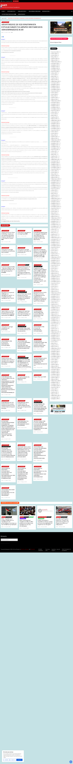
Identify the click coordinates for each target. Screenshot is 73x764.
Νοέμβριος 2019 (54, 183)
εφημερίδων (60, 413)
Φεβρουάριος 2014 (55, 293)
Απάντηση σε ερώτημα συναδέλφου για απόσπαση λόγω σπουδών (8, 251)
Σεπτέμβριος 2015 (55, 263)
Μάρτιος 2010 (54, 346)
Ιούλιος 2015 (54, 266)
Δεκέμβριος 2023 (55, 104)
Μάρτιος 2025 (54, 79)
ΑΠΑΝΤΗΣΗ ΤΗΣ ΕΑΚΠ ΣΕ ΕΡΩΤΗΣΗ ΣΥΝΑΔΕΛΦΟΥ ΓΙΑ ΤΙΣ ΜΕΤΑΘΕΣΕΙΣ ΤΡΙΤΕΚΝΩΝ (8, 492)
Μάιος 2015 (53, 270)
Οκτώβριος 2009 (55, 354)
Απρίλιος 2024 (54, 97)
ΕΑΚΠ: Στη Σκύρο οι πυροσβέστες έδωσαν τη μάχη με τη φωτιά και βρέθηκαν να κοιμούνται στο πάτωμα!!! (45, 523)
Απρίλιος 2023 (54, 117)
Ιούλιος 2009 (54, 359)
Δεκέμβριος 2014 (55, 276)
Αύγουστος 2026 (55, 52)
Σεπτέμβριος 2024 (55, 89)
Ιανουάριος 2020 (55, 180)
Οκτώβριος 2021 (55, 146)
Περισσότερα (46, 11)
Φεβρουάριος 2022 (55, 140)
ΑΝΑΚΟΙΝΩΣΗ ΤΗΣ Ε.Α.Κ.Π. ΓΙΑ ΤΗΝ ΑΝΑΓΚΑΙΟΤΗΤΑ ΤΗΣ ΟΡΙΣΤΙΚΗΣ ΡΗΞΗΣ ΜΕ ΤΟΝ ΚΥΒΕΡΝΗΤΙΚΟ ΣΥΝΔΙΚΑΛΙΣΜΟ (40, 407)
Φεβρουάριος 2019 (55, 198)
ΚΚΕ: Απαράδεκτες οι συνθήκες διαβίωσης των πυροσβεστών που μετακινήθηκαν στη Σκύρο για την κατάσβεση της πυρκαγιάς (9, 521)
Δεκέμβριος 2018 (55, 201)
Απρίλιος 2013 (54, 304)
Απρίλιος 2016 (54, 253)
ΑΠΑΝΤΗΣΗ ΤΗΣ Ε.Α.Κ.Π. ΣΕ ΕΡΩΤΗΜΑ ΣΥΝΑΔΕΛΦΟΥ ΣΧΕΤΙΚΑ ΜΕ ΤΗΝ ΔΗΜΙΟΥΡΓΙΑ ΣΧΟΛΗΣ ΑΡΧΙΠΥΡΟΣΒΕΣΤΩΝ (24, 344)
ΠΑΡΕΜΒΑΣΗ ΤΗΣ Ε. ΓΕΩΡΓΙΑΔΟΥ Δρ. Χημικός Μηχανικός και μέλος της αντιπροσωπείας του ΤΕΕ (24, 405)
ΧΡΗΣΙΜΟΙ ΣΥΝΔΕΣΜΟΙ (40, 550)
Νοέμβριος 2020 (54, 164)
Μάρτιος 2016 (54, 255)
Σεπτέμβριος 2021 (55, 148)
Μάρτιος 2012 (54, 314)
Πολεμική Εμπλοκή (34, 11)
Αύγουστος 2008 (55, 376)
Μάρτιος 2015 (54, 273)
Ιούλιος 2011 (54, 325)
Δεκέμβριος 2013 (55, 296)
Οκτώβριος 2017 (55, 224)
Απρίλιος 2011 (54, 328)
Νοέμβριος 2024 (54, 86)
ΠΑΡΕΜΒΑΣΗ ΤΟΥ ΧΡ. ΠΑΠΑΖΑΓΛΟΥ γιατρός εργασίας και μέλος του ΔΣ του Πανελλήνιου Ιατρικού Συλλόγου (8, 405)
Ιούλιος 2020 (54, 170)
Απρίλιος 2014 (54, 289)
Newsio (27, 549)
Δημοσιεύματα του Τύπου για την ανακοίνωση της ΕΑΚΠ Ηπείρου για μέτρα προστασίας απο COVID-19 (7, 313)
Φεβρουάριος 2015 (55, 275)
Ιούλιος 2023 (54, 112)
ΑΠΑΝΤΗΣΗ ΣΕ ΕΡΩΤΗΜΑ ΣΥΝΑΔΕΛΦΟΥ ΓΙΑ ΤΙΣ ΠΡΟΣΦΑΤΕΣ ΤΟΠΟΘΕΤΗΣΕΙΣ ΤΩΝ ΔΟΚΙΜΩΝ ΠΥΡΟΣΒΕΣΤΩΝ (40, 473)
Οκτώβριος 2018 (55, 205)
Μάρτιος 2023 (54, 118)
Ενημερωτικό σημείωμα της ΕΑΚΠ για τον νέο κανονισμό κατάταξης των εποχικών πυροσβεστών (24, 313)
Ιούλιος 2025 (54, 73)
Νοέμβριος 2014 (54, 278)
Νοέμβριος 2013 (54, 297)
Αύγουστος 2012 (55, 310)
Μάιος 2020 (53, 174)
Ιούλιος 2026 (54, 53)
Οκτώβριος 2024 (55, 87)
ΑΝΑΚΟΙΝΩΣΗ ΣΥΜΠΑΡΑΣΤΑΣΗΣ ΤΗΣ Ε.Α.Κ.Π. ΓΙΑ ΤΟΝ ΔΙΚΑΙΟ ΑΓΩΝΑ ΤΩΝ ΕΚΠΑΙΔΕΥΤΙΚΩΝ (40, 344)
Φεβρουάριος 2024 (55, 100)
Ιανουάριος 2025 (55, 83)
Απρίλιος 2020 (54, 175)
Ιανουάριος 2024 (55, 102)
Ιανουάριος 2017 (55, 239)
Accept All (19, 759)
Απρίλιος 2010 (54, 345)
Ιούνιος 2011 (54, 327)
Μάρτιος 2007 (54, 393)
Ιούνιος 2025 (54, 74)
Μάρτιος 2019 (54, 196)
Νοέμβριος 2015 (54, 262)
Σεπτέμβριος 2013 (55, 299)
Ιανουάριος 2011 (55, 333)
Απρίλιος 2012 (54, 312)
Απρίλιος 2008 (54, 377)
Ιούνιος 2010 (54, 341)
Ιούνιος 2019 (54, 192)
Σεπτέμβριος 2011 (55, 322)
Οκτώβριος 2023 (55, 107)
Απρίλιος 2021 (54, 156)
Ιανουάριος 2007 (55, 397)
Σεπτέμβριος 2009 (55, 356)
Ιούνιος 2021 (54, 153)
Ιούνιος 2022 (54, 133)
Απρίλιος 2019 (54, 195)
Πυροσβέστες (11, 11)
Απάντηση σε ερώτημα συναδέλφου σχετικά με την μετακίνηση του (24, 251)
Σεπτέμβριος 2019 (55, 187)
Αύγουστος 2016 (55, 247)
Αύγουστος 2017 (55, 227)
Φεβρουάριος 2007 (55, 395)
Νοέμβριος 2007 (54, 382)
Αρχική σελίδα (4, 18)
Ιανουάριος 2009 (55, 369)
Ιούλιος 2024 (54, 92)
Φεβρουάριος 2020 (55, 179)
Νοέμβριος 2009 (54, 353)
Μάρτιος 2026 (54, 60)
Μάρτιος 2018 (54, 216)
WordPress (23, 549)
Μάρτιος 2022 (54, 138)
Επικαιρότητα (22, 11)
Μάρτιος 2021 (54, 157)
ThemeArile (33, 549)
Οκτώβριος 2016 (55, 244)
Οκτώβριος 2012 (55, 309)
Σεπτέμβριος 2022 (55, 128)
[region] (13, 756)
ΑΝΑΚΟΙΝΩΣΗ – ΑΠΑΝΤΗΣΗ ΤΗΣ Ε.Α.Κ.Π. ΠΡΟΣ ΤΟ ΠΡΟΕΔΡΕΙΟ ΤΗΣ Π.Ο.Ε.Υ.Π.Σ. (39, 314)
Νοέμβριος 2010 (54, 336)
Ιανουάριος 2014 (55, 294)
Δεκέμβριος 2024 (55, 84)
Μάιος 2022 (53, 135)
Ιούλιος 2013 (54, 302)
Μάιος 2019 (53, 193)
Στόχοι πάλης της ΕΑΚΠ (40, 377)
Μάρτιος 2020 (54, 177)
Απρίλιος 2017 (54, 234)
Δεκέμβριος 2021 (55, 143)
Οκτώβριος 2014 (55, 280)
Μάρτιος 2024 (54, 99)
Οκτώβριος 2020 (55, 166)
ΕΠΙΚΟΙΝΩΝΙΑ (21, 14)
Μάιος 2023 (53, 115)
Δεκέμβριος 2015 (55, 260)
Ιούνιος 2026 (54, 55)
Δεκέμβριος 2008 (55, 371)
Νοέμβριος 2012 (54, 307)
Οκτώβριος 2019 (55, 185)
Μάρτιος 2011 (54, 330)
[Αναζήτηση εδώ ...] (71, 11)
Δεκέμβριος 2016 (55, 240)
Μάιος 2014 (53, 288)
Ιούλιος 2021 (54, 151)
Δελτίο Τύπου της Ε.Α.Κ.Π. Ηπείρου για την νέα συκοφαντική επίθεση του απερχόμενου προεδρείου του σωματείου (24, 297)
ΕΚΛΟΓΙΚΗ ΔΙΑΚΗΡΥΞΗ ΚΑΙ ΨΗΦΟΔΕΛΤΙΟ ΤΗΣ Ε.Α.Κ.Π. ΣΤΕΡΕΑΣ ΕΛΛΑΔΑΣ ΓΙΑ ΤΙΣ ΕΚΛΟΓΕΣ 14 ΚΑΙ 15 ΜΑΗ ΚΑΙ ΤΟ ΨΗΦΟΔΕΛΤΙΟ (8, 453)
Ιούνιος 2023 (54, 113)
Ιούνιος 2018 (54, 211)
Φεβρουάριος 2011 (55, 332)
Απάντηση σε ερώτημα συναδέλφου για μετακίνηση (7, 328)
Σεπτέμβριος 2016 (55, 245)
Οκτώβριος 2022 (55, 126)
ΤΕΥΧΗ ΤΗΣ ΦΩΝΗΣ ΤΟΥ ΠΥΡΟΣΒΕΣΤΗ (66, 550)
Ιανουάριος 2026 (55, 63)
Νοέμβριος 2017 (54, 223)
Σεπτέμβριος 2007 (55, 385)
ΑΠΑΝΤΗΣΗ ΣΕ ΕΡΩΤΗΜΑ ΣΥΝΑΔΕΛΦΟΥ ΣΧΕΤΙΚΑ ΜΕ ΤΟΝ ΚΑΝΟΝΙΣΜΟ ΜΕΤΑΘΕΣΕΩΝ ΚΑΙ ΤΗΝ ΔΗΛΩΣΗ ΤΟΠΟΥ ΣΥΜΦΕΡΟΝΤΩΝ (8, 473)
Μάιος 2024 (53, 96)
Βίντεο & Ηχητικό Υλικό (55, 42)
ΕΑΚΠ (4, 5)
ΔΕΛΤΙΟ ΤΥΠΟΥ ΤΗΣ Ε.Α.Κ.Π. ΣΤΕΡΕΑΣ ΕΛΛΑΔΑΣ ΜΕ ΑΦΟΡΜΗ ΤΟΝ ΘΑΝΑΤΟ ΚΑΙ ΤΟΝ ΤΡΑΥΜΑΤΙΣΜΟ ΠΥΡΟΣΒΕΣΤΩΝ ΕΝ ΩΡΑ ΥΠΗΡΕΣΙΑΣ (40, 425)
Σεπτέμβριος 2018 (55, 206)
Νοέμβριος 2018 (54, 203)
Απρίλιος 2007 (54, 392)
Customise (6, 759)
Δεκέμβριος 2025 (55, 65)
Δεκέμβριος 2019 (55, 182)
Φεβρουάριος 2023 (55, 120)
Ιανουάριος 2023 (55, 122)
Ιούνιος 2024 (54, 94)
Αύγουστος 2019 (55, 188)
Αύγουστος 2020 (55, 169)
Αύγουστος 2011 (55, 323)
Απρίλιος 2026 (54, 58)
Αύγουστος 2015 (55, 265)
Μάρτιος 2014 (54, 291)
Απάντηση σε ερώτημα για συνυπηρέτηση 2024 (24, 233)
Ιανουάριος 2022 (55, 141)
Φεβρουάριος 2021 (55, 159)
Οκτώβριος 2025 (55, 68)
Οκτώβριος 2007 (55, 384)
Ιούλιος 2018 (54, 209)
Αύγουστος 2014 (55, 283)
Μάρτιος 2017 (54, 236)
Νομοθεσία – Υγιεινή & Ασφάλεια (56, 550)
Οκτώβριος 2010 (55, 338)
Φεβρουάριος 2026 (55, 61)
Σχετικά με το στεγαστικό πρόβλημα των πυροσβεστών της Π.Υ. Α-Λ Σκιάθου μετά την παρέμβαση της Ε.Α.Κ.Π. (7, 295)
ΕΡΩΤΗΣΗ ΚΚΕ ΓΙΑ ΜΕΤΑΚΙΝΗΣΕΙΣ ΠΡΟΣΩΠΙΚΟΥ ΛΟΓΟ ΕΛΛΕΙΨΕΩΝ (23, 423)
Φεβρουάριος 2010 (55, 348)
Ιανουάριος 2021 (55, 161)
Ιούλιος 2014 (54, 284)
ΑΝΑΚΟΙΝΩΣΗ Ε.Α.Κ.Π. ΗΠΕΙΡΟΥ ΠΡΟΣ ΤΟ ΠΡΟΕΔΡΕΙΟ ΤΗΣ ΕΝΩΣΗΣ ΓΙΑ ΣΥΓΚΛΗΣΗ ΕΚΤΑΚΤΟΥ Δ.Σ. (40, 361)
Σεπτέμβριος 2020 (55, 167)
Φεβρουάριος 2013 (55, 306)
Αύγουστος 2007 (55, 387)
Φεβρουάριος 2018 (55, 218)
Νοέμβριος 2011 (54, 319)
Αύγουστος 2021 (55, 149)
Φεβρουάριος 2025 (55, 81)
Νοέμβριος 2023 (54, 105)
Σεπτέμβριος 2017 (55, 226)
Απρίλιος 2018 (54, 214)
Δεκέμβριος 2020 (55, 162)
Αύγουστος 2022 (55, 130)
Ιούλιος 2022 (54, 131)
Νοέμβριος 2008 (54, 372)
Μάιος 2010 (53, 343)
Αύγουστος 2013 (55, 301)
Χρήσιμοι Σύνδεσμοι (5, 543)
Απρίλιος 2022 (54, 136)
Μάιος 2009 (53, 362)
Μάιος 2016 (53, 252)
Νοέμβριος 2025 (54, 66)
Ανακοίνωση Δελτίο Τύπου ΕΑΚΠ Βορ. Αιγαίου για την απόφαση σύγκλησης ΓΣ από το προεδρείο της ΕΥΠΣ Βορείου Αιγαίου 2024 (8, 236)
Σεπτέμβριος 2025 (55, 70)
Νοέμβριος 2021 (54, 144)
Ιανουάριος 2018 (55, 219)
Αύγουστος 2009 (55, 358)
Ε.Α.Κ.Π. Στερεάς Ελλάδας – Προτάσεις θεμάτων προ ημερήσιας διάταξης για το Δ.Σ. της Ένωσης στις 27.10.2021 (8, 269)
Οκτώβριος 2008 (55, 374)
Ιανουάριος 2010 (55, 349)
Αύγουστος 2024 (55, 91)
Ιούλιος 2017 (54, 229)
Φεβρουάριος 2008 (55, 380)
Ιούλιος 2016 (54, 249)
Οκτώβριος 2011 (55, 320)
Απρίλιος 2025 (54, 78)
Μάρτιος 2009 (54, 366)
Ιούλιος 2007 (54, 389)
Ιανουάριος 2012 (55, 317)
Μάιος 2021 (53, 154)
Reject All (13, 759)
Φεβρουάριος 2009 (55, 367)
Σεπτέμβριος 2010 (55, 340)
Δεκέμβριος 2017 (55, 221)
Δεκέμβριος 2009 (55, 351)
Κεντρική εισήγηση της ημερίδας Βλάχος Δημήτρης (23, 378)
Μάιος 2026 (53, 56)
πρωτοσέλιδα (56, 413)
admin (2, 32)
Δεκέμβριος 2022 (55, 123)
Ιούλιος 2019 (54, 190)
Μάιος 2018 (53, 213)
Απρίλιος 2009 (54, 364)
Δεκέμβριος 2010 (55, 335)
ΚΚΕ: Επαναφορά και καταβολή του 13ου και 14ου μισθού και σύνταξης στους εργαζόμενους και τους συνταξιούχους (26, 523)
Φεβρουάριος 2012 (55, 315)
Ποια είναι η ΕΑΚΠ (47, 550)
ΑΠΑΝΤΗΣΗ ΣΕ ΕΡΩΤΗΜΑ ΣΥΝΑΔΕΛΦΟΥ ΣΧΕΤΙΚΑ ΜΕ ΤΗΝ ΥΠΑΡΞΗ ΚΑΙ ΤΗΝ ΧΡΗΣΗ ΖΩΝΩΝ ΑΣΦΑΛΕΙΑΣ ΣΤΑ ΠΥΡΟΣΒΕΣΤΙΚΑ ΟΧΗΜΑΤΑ (23, 474)
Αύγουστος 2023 (55, 110)
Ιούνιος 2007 (54, 390)
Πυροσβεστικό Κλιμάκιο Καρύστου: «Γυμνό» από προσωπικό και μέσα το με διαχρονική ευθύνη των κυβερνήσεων (62, 521)
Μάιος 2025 (53, 76)
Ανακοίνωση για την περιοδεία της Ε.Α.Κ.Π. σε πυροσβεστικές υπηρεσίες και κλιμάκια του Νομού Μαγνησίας (8, 361)
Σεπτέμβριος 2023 (55, 109)
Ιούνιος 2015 (54, 268)
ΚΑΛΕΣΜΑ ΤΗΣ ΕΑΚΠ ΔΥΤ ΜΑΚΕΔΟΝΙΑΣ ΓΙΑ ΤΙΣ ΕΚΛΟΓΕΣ (24, 329)
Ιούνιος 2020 (54, 172)
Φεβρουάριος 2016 (55, 257)
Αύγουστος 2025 (55, 71)
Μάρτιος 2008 (54, 379)
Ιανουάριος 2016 (55, 258)
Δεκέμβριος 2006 (55, 398)
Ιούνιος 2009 (54, 361)
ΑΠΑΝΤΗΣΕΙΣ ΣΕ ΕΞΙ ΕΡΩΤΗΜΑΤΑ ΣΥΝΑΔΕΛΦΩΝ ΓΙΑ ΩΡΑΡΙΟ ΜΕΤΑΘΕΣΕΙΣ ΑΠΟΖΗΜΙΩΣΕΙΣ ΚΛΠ (24, 18)
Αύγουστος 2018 (55, 208)
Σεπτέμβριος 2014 (55, 281)
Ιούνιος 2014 (54, 286)
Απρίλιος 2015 (54, 271)
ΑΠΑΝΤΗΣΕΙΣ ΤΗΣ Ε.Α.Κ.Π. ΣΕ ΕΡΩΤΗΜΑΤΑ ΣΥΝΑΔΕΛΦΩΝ (39, 329)
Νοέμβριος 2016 (54, 242)
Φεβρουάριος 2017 (55, 237)
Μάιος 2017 (53, 232)
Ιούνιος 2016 (54, 250)
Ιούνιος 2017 (54, 231)
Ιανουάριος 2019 (55, 200)
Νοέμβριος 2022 (54, 125)
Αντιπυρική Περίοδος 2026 (9, 14)
